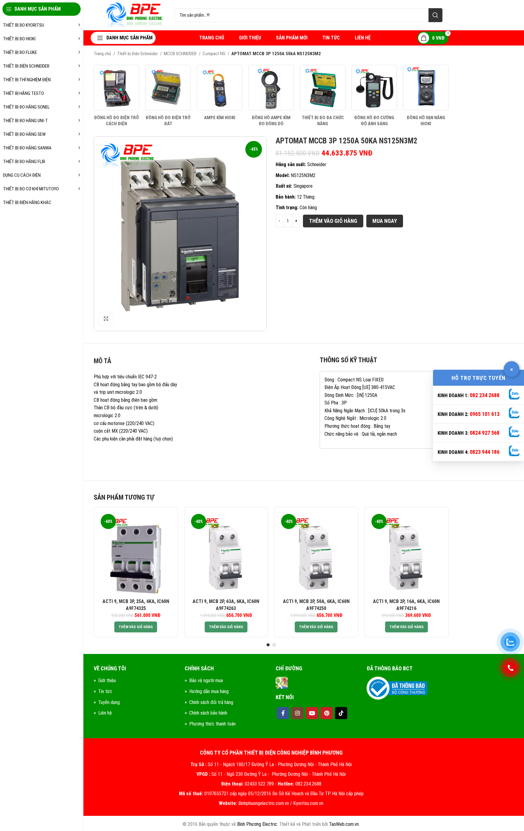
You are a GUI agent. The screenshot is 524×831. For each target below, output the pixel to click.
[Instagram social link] (297, 713)
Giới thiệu (107, 680)
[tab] (102, 362)
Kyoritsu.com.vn (308, 803)
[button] (135, 627)
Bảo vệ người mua (206, 680)
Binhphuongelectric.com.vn (263, 803)
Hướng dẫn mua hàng (209, 691)
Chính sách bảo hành (208, 713)
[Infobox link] (116, 96)
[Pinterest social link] (327, 713)
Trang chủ (103, 53)
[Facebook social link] (283, 713)
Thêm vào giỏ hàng (333, 221)
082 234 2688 (484, 395)
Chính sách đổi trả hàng (211, 702)
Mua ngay (384, 221)
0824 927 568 (484, 433)
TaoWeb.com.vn (344, 824)
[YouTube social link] (312, 713)
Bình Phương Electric (257, 824)
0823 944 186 (484, 451)
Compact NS (214, 53)
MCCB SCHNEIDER (180, 53)
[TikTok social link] (341, 713)
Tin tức (105, 691)
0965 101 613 (484, 414)
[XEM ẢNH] (105, 319)
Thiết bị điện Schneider (138, 53)
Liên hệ (105, 713)
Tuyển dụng (109, 702)
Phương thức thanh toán (212, 724)
